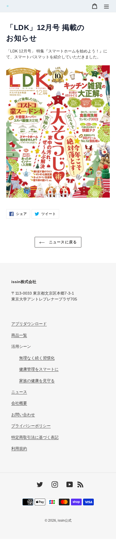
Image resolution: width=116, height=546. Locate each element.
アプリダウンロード (29, 323)
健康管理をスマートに (39, 369)
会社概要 (19, 403)
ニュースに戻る (62, 242)
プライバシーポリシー (31, 426)
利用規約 (19, 448)
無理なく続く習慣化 (37, 358)
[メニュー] (106, 6)
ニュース (19, 392)
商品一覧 (19, 335)
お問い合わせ (23, 414)
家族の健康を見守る (37, 380)
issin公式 (65, 520)
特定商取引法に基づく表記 (35, 437)
